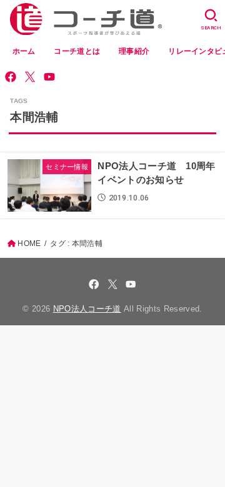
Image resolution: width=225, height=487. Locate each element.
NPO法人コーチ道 (87, 308)
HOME (29, 243)
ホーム (24, 51)
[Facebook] (10, 76)
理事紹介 (134, 51)
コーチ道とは (77, 51)
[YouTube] (49, 76)
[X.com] (30, 76)
